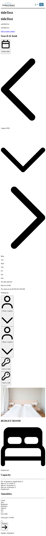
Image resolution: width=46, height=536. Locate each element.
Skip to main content (8, 31)
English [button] (36, 4)
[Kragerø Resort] (12, 4)
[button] (41, 4)
